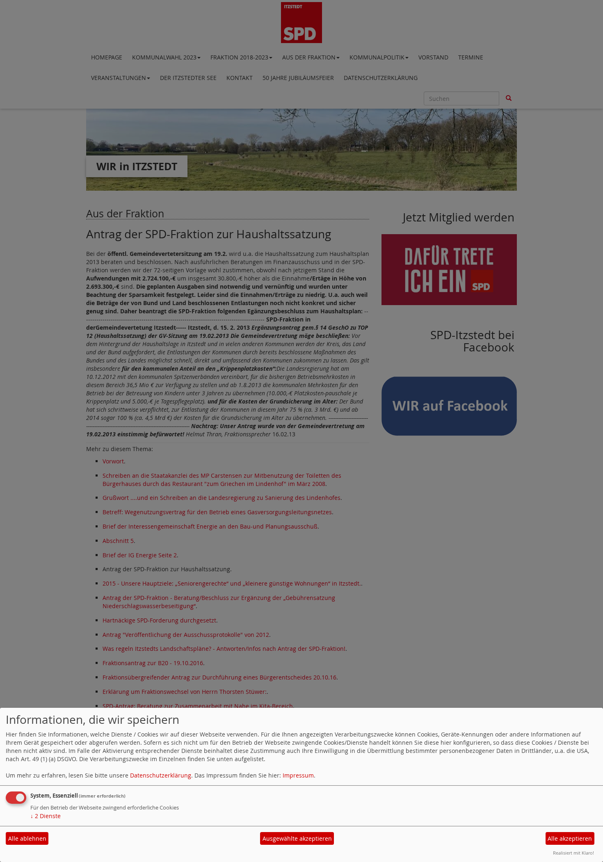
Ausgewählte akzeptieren (297, 838)
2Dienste (45, 816)
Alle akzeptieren (570, 838)
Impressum (298, 775)
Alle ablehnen (27, 838)
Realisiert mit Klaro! (573, 853)
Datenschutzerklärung (160, 775)
